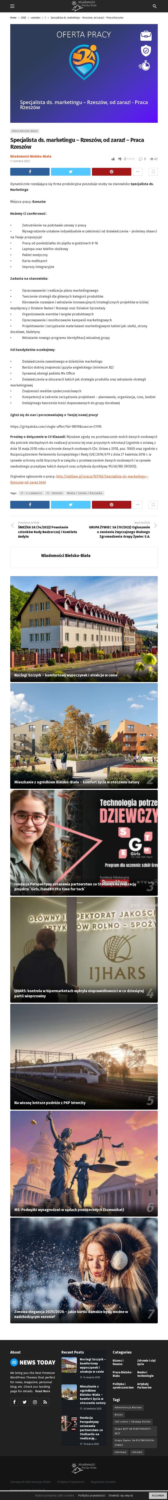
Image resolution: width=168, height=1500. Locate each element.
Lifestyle (137, 1452)
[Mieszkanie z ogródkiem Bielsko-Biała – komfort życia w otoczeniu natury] (84, 736)
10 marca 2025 (91, 1444)
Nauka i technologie (145, 1374)
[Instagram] (35, 1402)
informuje (120, 1452)
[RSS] (45, 1402)
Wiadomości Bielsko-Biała (30, 156)
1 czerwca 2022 (20, 161)
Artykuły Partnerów (144, 1385)
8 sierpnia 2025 (91, 1377)
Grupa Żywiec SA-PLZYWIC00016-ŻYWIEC (135, 1442)
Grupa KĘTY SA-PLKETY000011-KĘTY (133, 1431)
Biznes (119, 1414)
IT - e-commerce (31, 493)
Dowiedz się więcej (121, 1495)
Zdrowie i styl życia (146, 1362)
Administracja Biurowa (128, 1407)
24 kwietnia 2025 (92, 1408)
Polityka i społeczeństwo (123, 1385)
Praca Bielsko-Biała (24, 131)
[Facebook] (14, 1402)
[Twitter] (24, 1402)
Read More (42, 1391)
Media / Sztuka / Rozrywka (84, 493)
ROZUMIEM (158, 1495)
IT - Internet (54, 493)
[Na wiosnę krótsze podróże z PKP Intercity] (84, 1057)
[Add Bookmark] (153, 172)
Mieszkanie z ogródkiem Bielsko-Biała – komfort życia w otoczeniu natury (93, 1395)
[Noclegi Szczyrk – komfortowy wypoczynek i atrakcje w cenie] (84, 629)
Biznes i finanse (118, 1362)
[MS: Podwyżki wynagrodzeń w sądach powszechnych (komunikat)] (84, 1164)
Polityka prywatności (91, 1495)
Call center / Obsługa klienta (133, 1421)
